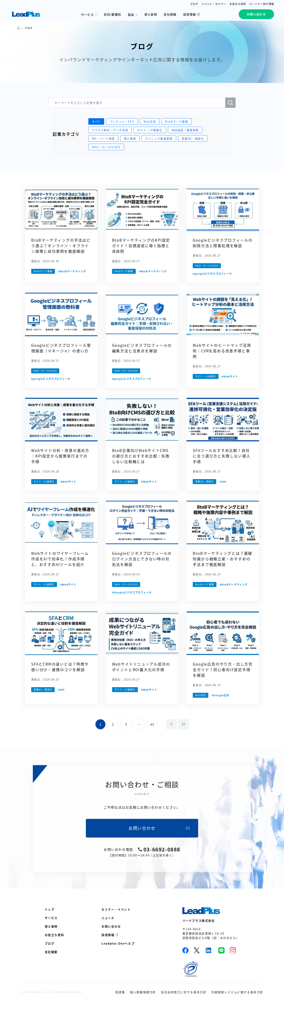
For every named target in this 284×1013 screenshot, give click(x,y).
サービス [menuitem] (51, 918)
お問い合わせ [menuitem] (111, 926)
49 (152, 724)
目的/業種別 (112, 14)
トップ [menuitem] (49, 909)
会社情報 (170, 14)
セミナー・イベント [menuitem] (116, 909)
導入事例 (150, 14)
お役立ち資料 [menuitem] (54, 935)
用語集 (120, 992)
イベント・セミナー (213, 4)
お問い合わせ (256, 14)
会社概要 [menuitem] (51, 952)
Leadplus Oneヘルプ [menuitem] (118, 943)
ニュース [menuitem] (107, 918)
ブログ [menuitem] (49, 943)
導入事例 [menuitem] (51, 926)
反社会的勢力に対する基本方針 (183, 992)
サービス (87, 14)
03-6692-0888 (161, 849)
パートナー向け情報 (261, 4)
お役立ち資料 (238, 4)
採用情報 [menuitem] (107, 935)
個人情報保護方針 (143, 992)
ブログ (194, 4)
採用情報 (189, 14)
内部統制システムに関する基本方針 (237, 992)
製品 (131, 14)
